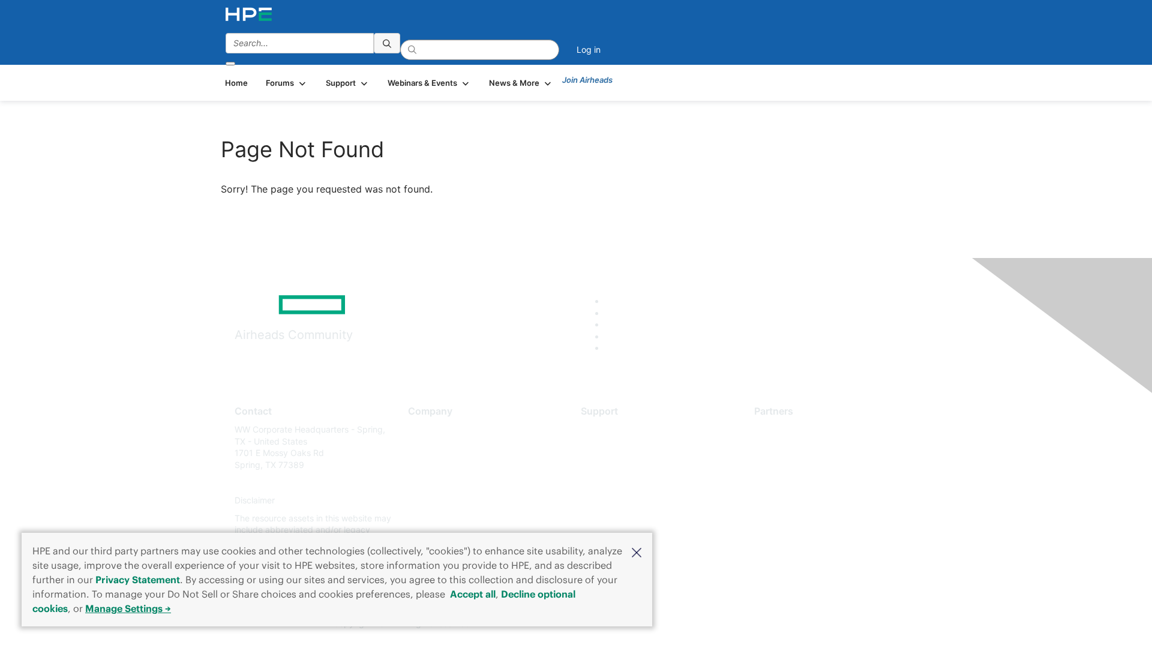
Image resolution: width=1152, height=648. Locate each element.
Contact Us (430, 465)
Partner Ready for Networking (813, 465)
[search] (387, 43)
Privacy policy (435, 501)
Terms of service (440, 518)
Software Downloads (621, 483)
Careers (423, 447)
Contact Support (613, 447)
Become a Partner (789, 447)
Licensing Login (611, 501)
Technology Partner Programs (812, 483)
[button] (636, 551)
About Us (426, 429)
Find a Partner (781, 429)
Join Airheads (587, 80)
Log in (589, 49)
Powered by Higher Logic (749, 624)
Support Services (615, 429)
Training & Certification (625, 465)
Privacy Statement (137, 580)
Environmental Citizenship (458, 483)
